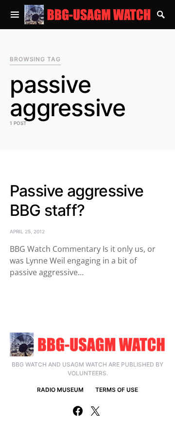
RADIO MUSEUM (60, 389)
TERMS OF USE (116, 389)
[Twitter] (95, 411)
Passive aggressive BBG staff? (77, 200)
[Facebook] (78, 411)
